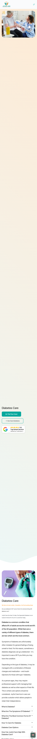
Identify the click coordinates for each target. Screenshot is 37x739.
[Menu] (34, 4)
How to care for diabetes (11, 723)
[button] (17, 706)
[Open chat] (33, 735)
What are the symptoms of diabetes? (16, 711)
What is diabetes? (8, 707)
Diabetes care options (10, 727)
